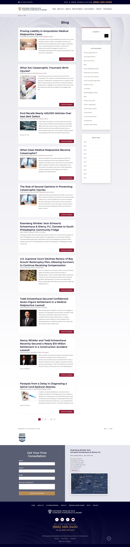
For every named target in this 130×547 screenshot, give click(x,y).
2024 (85, 150)
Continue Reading (66, 59)
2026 (85, 142)
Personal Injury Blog (89, 100)
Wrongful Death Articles (90, 124)
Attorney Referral (52, 505)
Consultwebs (68, 541)
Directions (75, 470)
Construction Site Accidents (91, 76)
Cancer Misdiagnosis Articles (91, 68)
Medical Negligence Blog (46, 36)
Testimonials (107, 9)
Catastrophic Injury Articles (45, 155)
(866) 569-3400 (102, 2)
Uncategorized (88, 120)
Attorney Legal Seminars (90, 52)
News (85, 96)
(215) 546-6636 (79, 463)
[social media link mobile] (57, 519)
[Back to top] (109, 539)
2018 (85, 174)
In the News (42, 232)
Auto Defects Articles (42, 119)
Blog (42, 267)
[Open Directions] (89, 473)
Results (68, 9)
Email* (21, 475)
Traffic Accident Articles (90, 108)
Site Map (56, 538)
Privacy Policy (64, 538)
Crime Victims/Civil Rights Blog (92, 80)
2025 (85, 146)
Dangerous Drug (88, 84)
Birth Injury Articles (41, 73)
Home (54, 9)
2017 (85, 178)
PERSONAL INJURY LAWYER (76, 505)
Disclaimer (73, 538)
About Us (60, 9)
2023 (85, 154)
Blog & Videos (89, 9)
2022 (85, 158)
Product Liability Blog (89, 104)
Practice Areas (77, 9)
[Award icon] (22, 434)
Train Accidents (88, 112)
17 (51, 419)
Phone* (21, 468)
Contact (99, 9)
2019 (85, 170)
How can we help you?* (26, 482)
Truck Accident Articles (90, 116)
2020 (85, 166)
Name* (21, 460)
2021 (85, 162)
